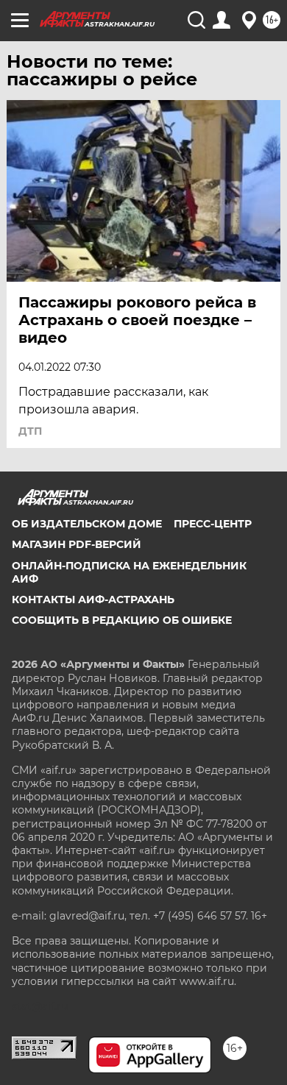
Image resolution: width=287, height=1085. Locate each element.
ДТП (30, 431)
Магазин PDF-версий (76, 544)
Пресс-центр (213, 523)
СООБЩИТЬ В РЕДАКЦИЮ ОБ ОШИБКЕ (122, 620)
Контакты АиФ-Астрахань (93, 599)
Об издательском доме (87, 523)
